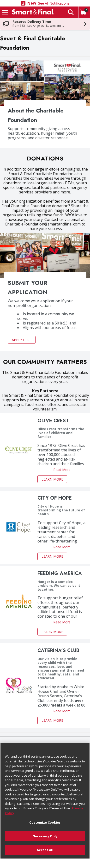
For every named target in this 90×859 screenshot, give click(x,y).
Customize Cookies (44, 822)
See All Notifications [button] (53, 3)
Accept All (45, 850)
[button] (70, 12)
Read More (62, 469)
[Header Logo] (32, 12)
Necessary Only (45, 836)
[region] (45, 801)
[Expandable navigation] (5, 12)
